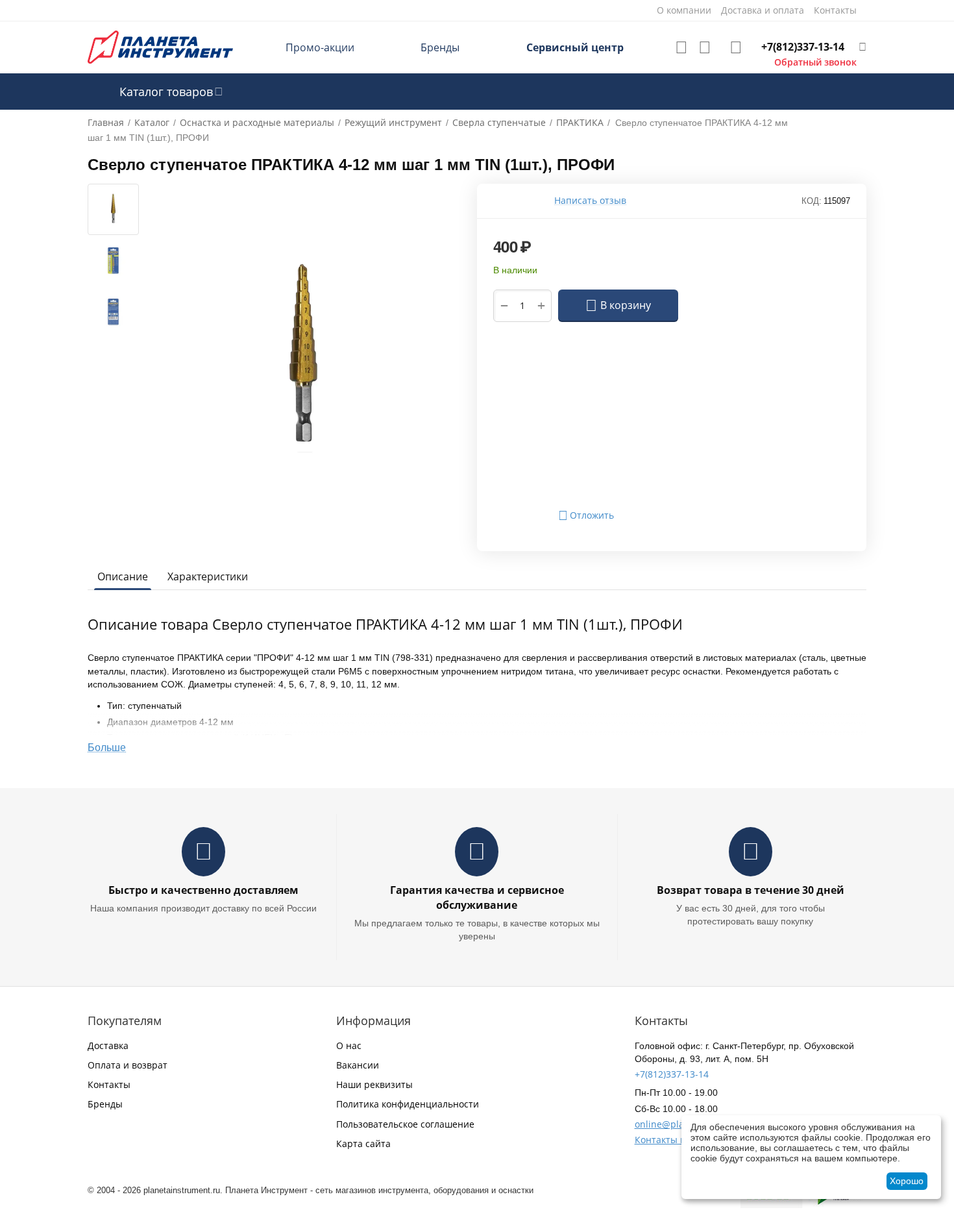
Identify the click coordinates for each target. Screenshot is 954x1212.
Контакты (109, 1084)
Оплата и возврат (127, 1065)
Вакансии (357, 1065)
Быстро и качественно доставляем (203, 890)
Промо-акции (320, 47)
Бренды (440, 47)
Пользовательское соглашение (405, 1124)
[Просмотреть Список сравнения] (704, 47)
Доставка (108, 1045)
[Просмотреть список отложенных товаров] (681, 47)
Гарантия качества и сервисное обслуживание (477, 897)
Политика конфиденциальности (407, 1104)
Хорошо (906, 1181)
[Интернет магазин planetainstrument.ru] (160, 46)
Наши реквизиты (374, 1084)
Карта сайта (363, 1143)
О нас (348, 1045)
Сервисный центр (575, 47)
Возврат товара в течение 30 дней (750, 890)
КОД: (811, 201)
